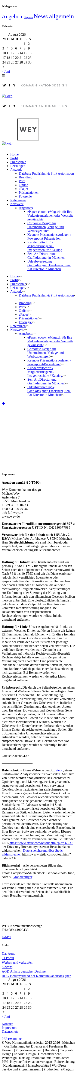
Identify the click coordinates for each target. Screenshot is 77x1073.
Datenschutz (10, 1031)
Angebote (13, 16)
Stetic (59, 770)
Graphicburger (22, 877)
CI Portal (8, 958)
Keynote (28, 17)
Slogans (7, 967)
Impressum (9, 1027)
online (12, 1039)
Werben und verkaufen (17, 962)
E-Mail (6, 937)
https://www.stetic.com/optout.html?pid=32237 (41, 843)
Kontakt (7, 1024)
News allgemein (54, 16)
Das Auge (8, 953)
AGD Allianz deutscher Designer (24, 971)
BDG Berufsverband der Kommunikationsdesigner (36, 976)
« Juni (6, 71)
